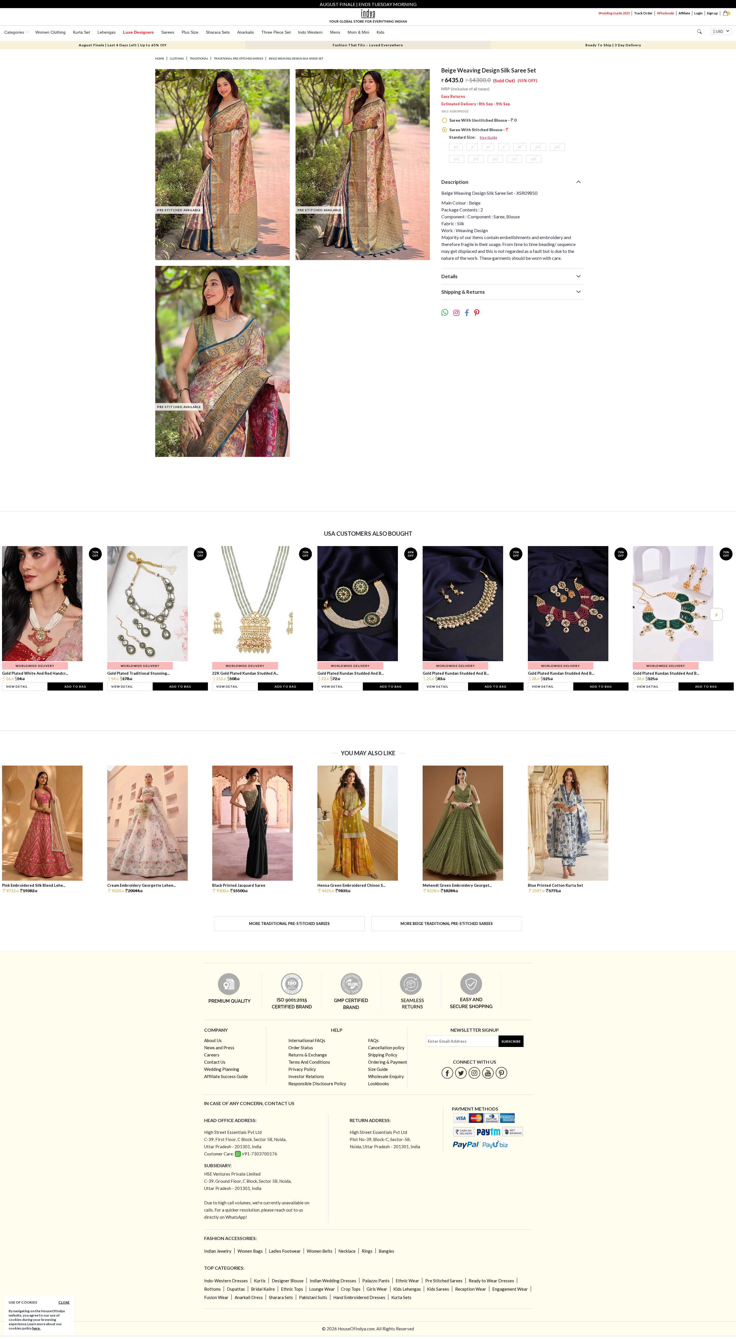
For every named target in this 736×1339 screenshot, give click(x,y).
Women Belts (319, 1251)
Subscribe (511, 1041)
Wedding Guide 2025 (614, 13)
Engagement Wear (510, 1289)
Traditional (199, 58)
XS (456, 147)
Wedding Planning (221, 1069)
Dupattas (236, 1289)
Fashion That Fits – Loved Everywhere (368, 45)
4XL (457, 159)
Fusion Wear (216, 1297)
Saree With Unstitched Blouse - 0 (482, 120)
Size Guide (488, 137)
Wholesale (665, 13)
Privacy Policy (302, 1069)
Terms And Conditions (309, 1062)
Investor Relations (306, 1076)
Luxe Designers (138, 32)
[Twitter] (461, 1073)
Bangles (386, 1251)
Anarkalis (245, 32)
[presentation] (20, 614)
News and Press (219, 1047)
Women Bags (250, 1251)
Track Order (643, 13)
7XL (514, 159)
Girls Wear (377, 1289)
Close (64, 1302)
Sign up (712, 13)
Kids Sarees (438, 1289)
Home (159, 58)
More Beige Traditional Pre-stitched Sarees (446, 923)
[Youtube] (488, 1073)
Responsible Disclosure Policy (317, 1083)
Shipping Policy (382, 1054)
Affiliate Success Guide (226, 1076)
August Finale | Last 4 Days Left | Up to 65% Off (123, 45)
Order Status (300, 1047)
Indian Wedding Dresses (333, 1280)
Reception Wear (470, 1289)
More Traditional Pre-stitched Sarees (289, 923)
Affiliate (684, 13)
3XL (557, 147)
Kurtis (260, 1280)
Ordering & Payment (387, 1062)
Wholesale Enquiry (386, 1076)
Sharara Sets (218, 32)
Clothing (177, 58)
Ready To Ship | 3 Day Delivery (613, 45)
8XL (534, 159)
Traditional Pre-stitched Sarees (238, 58)
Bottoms (212, 1289)
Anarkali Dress (249, 1297)
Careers (211, 1054)
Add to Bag (75, 686)
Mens (335, 32)
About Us (213, 1040)
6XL (495, 159)
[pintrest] (501, 1073)
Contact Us (214, 1062)
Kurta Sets (401, 1297)
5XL (476, 159)
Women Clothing (50, 32)
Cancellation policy (386, 1047)
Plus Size (190, 32)
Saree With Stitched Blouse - (477, 129)
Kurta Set (81, 32)
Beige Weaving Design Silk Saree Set (296, 58)
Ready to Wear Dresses (491, 1280)
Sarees (167, 32)
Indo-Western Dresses (226, 1280)
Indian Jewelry (217, 1251)
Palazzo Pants (376, 1280)
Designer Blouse (288, 1280)
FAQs (373, 1040)
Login (698, 13)
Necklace (347, 1251)
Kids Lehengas (407, 1289)
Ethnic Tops (292, 1289)
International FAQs (306, 1040)
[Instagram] (474, 1073)
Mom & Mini (358, 32)
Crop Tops (351, 1289)
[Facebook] (447, 1073)
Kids (380, 32)
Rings (367, 1251)
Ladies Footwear (285, 1251)
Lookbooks (378, 1083)
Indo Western (310, 32)
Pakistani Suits (313, 1297)
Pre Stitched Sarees (444, 1280)
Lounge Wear (322, 1289)
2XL (538, 147)
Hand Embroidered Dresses (359, 1297)
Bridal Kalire (263, 1289)
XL (520, 147)
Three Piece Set (276, 32)
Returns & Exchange (307, 1054)
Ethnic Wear (407, 1280)
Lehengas (106, 32)
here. (36, 1328)
